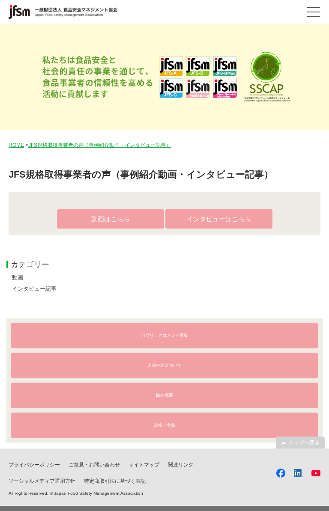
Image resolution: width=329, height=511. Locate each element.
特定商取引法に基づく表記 (115, 481)
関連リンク (181, 465)
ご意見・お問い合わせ (94, 465)
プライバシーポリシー (34, 465)
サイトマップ (144, 465)
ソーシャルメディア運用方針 (42, 481)
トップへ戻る (304, 443)
